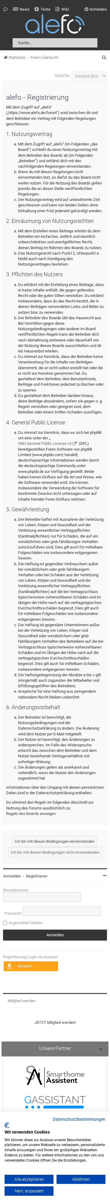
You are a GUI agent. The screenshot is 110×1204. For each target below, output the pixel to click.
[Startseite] (55, 25)
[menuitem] (21, 9)
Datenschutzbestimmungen (79, 1119)
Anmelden (12, 876)
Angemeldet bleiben (26, 922)
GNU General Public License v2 (45, 443)
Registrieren (36, 876)
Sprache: (62, 75)
